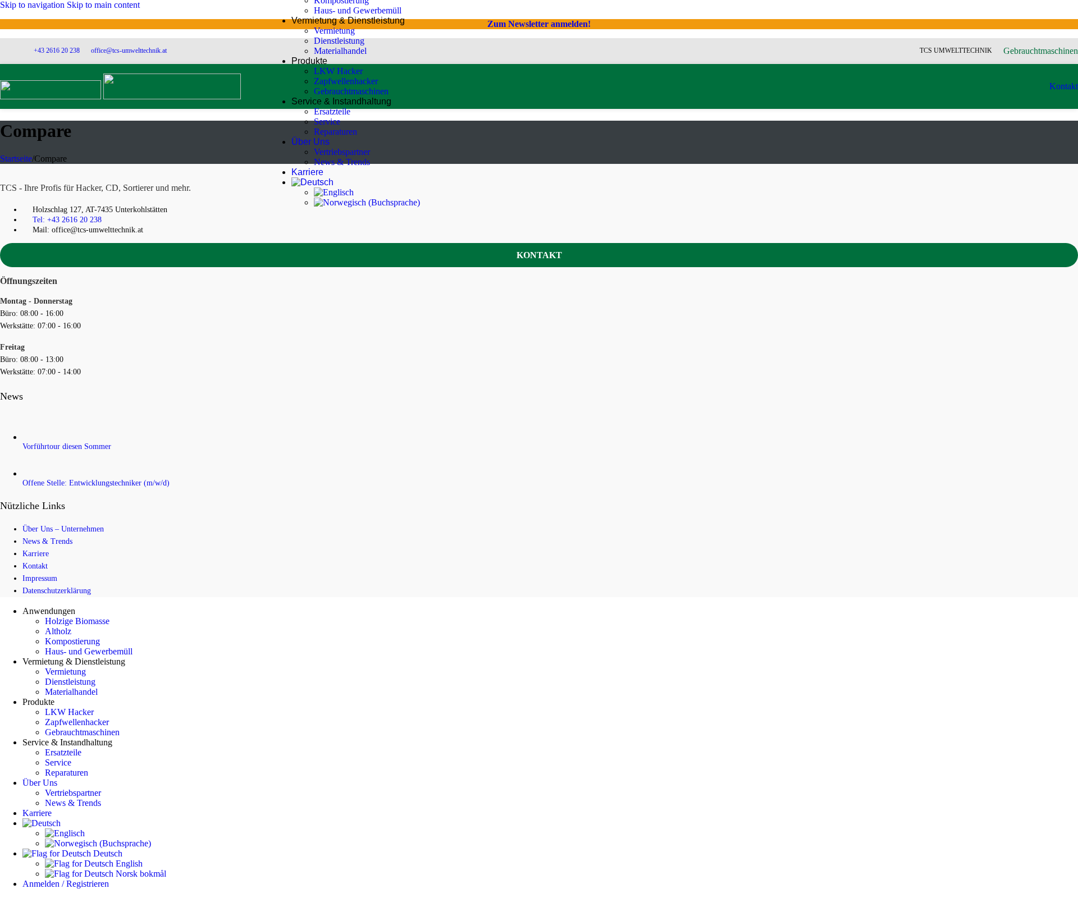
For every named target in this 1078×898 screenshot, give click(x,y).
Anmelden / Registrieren (65, 883)
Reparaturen (335, 131)
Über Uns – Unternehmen (63, 529)
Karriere (35, 553)
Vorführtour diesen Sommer (66, 446)
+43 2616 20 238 (57, 50)
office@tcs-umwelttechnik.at (129, 50)
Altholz (58, 631)
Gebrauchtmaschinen (351, 91)
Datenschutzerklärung (56, 591)
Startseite (16, 158)
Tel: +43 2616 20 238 (67, 220)
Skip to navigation (33, 5)
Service (327, 121)
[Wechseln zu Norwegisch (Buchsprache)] (367, 202)
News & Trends (342, 162)
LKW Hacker (338, 71)
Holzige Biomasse (77, 621)
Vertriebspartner (342, 152)
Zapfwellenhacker (346, 81)
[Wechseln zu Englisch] (334, 192)
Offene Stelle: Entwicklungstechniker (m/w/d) (96, 483)
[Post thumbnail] (29, 437)
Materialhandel (340, 51)
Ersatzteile (332, 111)
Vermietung (334, 30)
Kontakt (1063, 86)
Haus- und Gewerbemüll (357, 10)
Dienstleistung (339, 40)
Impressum (39, 578)
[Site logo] (51, 96)
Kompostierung (72, 641)
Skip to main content (103, 5)
